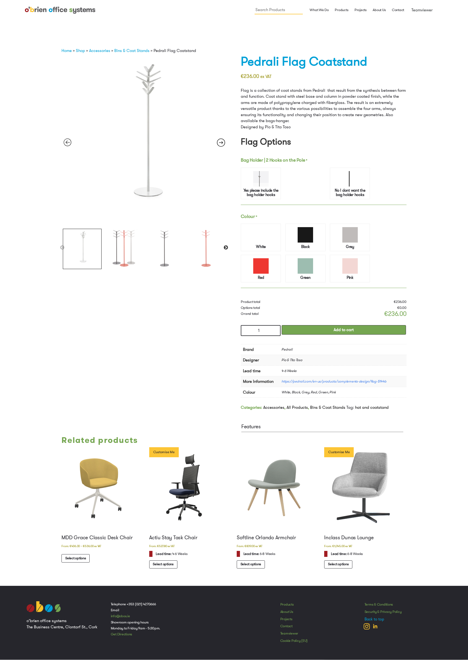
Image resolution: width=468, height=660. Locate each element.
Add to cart (344, 332)
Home (66, 51)
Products (287, 606)
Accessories (99, 51)
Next (226, 247)
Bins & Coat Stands (132, 51)
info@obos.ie (120, 618)
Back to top (374, 621)
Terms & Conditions (379, 606)
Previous (62, 247)
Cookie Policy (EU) (294, 643)
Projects (361, 10)
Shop (80, 51)
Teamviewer (421, 10)
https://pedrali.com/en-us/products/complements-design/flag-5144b (333, 383)
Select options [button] (163, 566)
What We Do (319, 10)
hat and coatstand (372, 409)
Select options (76, 560)
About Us (379, 10)
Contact (398, 10)
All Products (297, 409)
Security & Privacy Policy (383, 614)
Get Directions (121, 636)
